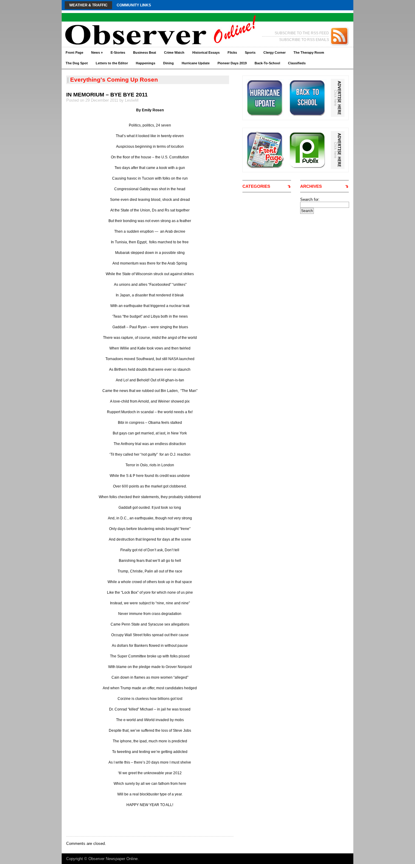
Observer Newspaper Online (113, 858)
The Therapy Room (308, 52)
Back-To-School (267, 63)
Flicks (232, 52)
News (97, 52)
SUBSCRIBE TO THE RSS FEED (302, 33)
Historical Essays (206, 52)
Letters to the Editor (112, 63)
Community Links (134, 5)
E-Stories (118, 52)
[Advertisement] (137, 821)
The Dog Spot (77, 63)
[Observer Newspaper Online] (121, 24)
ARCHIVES (311, 186)
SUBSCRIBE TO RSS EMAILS (304, 40)
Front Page (74, 52)
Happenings (145, 63)
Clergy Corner (274, 52)
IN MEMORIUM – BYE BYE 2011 (107, 95)
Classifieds (297, 63)
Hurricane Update (196, 63)
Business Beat (144, 52)
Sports (250, 52)
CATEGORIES (256, 186)
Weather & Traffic (88, 5)
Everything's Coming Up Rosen (114, 79)
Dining (168, 63)
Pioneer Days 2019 (232, 63)
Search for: (310, 199)
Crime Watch (174, 52)
